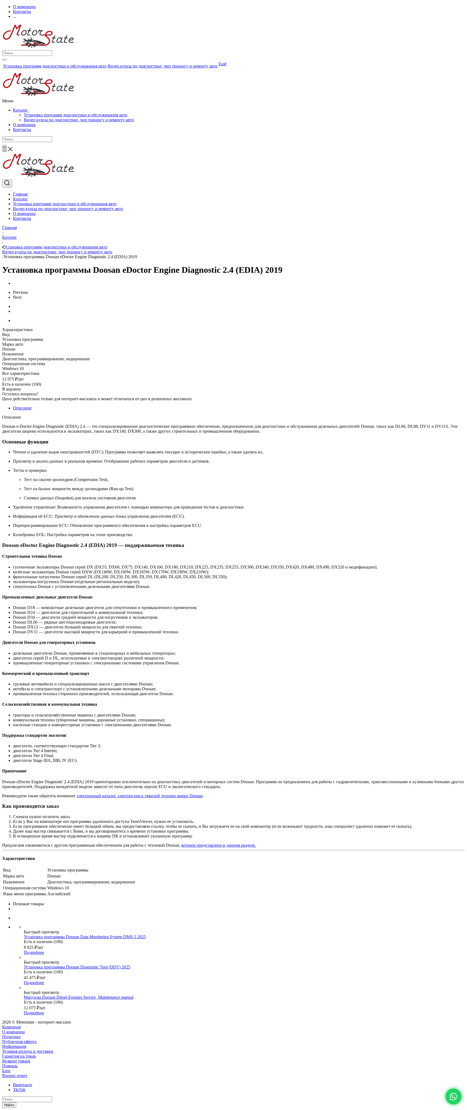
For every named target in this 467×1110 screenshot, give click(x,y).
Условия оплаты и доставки (27, 1051)
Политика (11, 1036)
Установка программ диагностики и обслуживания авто (75, 115)
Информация (14, 1046)
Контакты (22, 129)
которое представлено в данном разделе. (218, 845)
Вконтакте (22, 1084)
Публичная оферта (19, 1041)
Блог (6, 1070)
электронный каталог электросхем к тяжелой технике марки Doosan (139, 795)
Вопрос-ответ (14, 1075)
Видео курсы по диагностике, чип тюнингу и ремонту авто (79, 119)
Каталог (21, 110)
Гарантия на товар (19, 1056)
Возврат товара (16, 1061)
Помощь (10, 1066)
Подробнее (34, 952)
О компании (24, 124)
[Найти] (4, 59)
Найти (9, 1105)
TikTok (19, 1089)
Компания (11, 1027)
